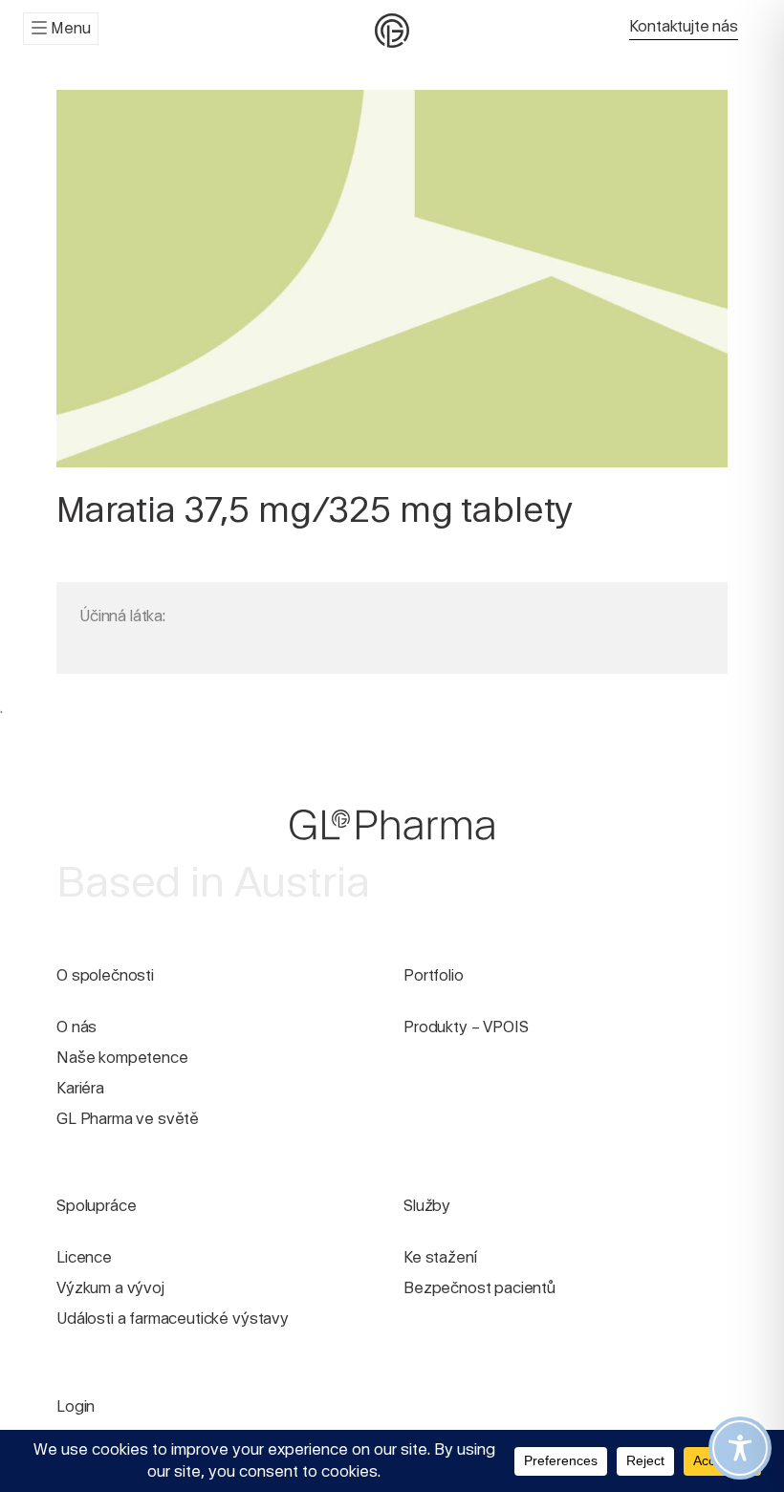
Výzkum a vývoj (110, 1288)
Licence (84, 1257)
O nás (76, 1027)
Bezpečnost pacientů (479, 1288)
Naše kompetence (122, 1058)
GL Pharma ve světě (127, 1119)
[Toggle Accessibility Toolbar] (740, 1448)
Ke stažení (439, 1257)
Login (75, 1406)
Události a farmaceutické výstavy (172, 1318)
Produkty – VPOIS (465, 1027)
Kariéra (80, 1088)
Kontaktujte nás (683, 26)
